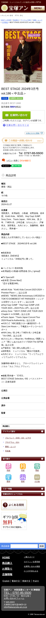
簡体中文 (26, 581)
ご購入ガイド (29, 557)
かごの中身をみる (31, 571)
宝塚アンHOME (6, 20)
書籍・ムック (37, 20)
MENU (38, 8)
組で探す (6, 459)
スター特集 (7, 489)
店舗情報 (7, 574)
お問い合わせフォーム (14, 598)
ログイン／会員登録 (32, 562)
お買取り (7, 568)
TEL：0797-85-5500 (17, 592)
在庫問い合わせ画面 (32, 566)
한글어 (36, 581)
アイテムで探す (26, 20)
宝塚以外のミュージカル (13, 494)
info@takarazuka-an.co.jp (15, 607)
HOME (6, 557)
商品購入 (16, 20)
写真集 (7, 451)
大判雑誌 (5, 22)
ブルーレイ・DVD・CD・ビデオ (18, 438)
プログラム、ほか (12, 442)
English (6, 581)
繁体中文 (16, 581)
